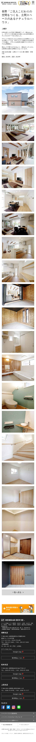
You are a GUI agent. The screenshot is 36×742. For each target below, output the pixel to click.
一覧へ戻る (18, 592)
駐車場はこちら (17, 658)
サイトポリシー (25, 724)
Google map (17, 652)
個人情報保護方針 (7, 724)
